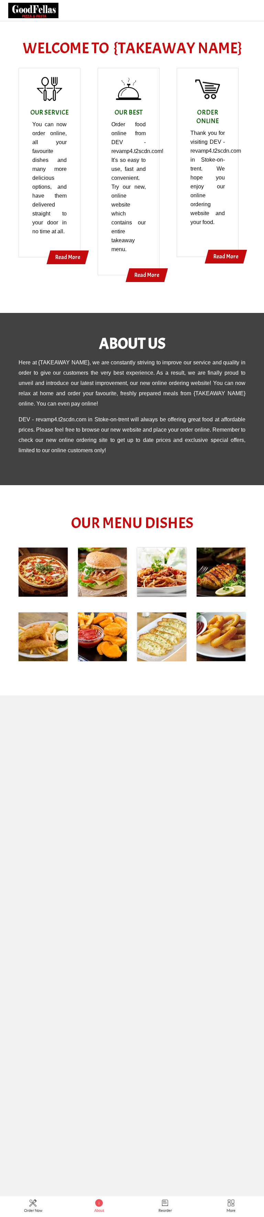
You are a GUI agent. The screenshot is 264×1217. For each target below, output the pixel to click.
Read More (67, 257)
